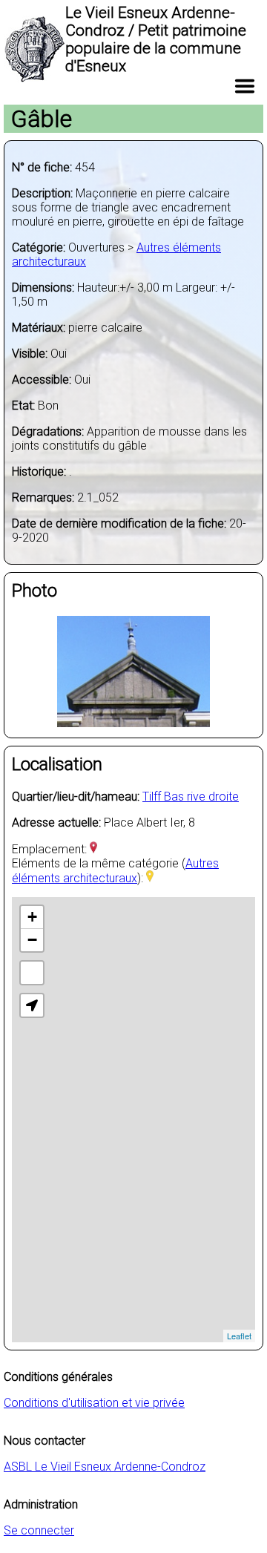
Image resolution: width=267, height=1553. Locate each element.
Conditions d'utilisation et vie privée (94, 1403)
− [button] (32, 939)
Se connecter (39, 1530)
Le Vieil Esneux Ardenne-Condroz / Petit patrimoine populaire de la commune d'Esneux (155, 39)
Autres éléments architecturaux (115, 870)
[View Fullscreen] (32, 973)
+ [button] (32, 916)
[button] (32, 1005)
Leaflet (239, 1336)
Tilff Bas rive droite (190, 796)
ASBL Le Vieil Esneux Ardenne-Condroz (104, 1467)
